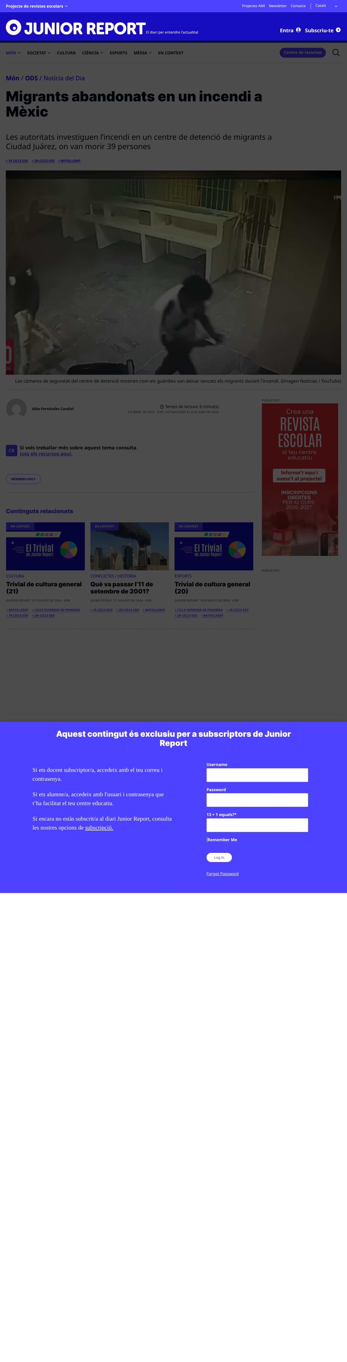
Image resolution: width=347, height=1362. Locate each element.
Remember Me (222, 839)
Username (217, 764)
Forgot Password (223, 873)
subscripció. (99, 827)
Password (216, 789)
